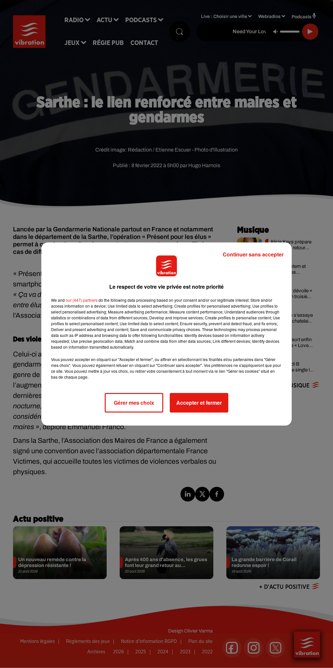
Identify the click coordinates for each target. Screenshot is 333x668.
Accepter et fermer (199, 402)
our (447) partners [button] (82, 300)
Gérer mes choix (134, 402)
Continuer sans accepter (253, 254)
